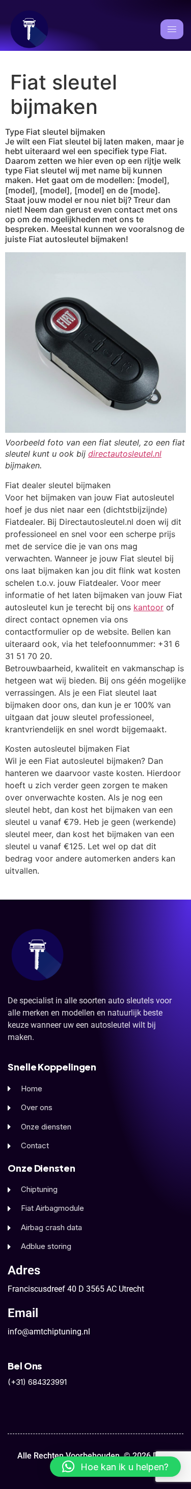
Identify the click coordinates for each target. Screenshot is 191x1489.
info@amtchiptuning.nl (49, 1331)
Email (23, 1313)
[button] (115, 1466)
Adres (24, 1270)
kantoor (148, 607)
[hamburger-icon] (171, 29)
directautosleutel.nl (124, 454)
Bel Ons (25, 1366)
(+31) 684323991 (37, 1382)
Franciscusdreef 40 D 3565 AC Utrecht (76, 1289)
